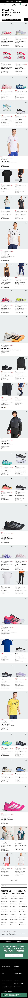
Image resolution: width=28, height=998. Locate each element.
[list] (12, 20)
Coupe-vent (3, 922)
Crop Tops (3, 903)
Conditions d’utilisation (7, 991)
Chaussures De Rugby (22, 896)
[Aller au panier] (25, 4)
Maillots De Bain (5, 914)
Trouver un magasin (18, 973)
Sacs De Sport (4, 911)
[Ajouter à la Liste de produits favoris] (12, 24)
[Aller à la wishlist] (5, 4)
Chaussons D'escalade (21, 909)
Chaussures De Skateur (22, 899)
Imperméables (13, 909)
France (16, 996)
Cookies (3, 983)
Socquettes (12, 906)
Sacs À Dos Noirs (23, 906)
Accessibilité (16, 986)
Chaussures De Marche (22, 904)
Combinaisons (4, 898)
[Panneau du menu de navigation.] (2, 4)
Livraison (4, 963)
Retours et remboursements (19, 963)
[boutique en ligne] (14, 5)
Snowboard (3, 917)
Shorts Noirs (22, 919)
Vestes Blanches (23, 914)
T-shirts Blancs (13, 896)
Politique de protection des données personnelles (7, 987)
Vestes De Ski (13, 917)
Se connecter (8, 941)
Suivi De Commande (6, 966)
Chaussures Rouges (12, 922)
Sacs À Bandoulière (13, 925)
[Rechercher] (22, 4)
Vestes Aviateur (4, 906)
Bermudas (3, 924)
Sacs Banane (4, 901)
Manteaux (3, 896)
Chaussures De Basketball (22, 917)
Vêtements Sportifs (12, 914)
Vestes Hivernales (21, 901)
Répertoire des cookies (18, 983)
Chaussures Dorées (12, 904)
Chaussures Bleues (12, 901)
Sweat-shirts (4, 919)
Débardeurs (4, 909)
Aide (3, 973)
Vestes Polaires (22, 911)
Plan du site (16, 966)
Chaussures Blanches (12, 912)
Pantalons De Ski (14, 919)
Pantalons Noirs (13, 898)
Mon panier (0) (20, 941)
